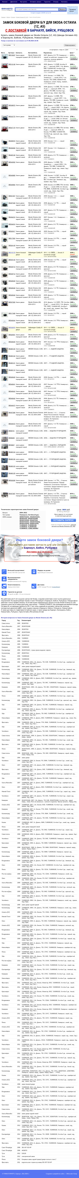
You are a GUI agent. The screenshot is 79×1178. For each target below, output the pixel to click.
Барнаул (18, 1174)
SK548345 (12, 342)
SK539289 (12, 75)
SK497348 (12, 203)
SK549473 (12, 405)
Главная (3, 17)
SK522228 (12, 480)
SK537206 (12, 302)
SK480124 (12, 452)
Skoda (8, 17)
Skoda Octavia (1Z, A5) (22, 17)
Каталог (5, 2)
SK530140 (12, 260)
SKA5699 (12, 438)
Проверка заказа (72, 10)
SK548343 (12, 391)
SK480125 (12, 473)
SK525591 (12, 335)
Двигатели (13, 2)
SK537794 (12, 96)
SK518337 (12, 55)
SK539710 (12, 267)
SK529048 (12, 288)
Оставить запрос (35, 2)
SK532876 (12, 327)
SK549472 (12, 424)
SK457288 (12, 412)
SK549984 (12, 185)
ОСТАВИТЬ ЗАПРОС (63, 520)
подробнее (56, 587)
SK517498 (12, 313)
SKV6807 (12, 445)
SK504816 (12, 224)
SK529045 (12, 377)
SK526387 (12, 87)
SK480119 (12, 370)
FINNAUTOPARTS (9, 1174)
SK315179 (12, 252)
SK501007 (12, 196)
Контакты (64, 2)
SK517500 (12, 238)
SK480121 (12, 363)
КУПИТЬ (74, 59)
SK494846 (12, 148)
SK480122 (12, 356)
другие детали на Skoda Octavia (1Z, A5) (64, 525)
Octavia (13, 17)
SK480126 (12, 459)
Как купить (23, 2)
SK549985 (12, 175)
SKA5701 (12, 431)
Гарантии (47, 2)
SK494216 (12, 217)
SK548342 (12, 398)
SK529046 (12, 295)
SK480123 (12, 466)
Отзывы (55, 2)
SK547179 (12, 128)
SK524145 (12, 245)
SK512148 (12, 64)
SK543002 (12, 162)
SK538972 (12, 105)
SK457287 (12, 494)
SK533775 (12, 116)
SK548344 (12, 320)
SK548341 (12, 384)
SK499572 (12, 141)
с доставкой (16, 30)
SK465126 (12, 155)
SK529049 (12, 281)
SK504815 (12, 210)
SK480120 (12, 349)
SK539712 (12, 274)
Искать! (62, 9)
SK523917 (12, 231)
